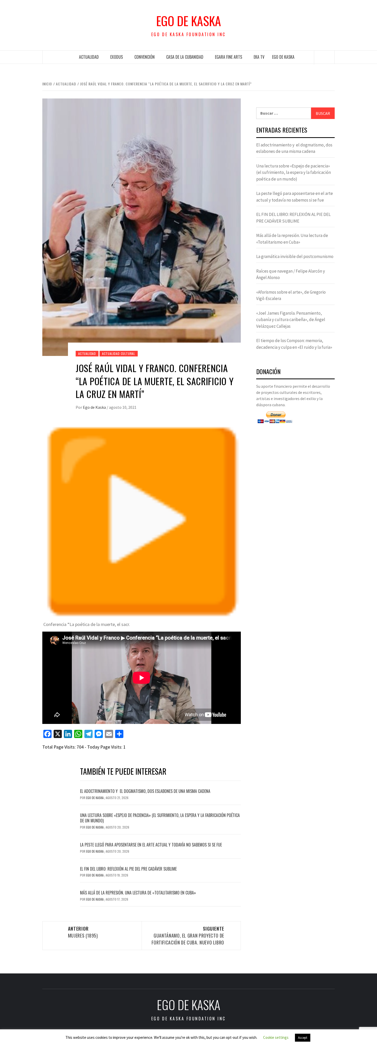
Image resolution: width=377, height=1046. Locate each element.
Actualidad (89, 57)
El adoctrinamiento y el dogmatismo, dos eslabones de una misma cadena (145, 791)
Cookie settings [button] (276, 1037)
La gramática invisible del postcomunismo (294, 256)
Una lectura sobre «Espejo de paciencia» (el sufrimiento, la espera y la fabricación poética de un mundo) (160, 818)
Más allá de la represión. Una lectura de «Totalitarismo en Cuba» (138, 893)
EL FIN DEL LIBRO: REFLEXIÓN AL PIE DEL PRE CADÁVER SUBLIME (128, 869)
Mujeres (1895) (83, 932)
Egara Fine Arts (228, 57)
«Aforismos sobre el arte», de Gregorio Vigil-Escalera (291, 295)
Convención (144, 57)
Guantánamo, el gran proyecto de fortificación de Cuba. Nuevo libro (188, 935)
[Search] (324, 57)
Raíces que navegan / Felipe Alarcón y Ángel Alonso (290, 274)
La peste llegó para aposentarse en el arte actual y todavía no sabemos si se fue (151, 845)
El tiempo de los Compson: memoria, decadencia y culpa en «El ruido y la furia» (294, 344)
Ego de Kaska (188, 21)
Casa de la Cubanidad (184, 57)
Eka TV (259, 57)
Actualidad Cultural (118, 353)
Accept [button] (302, 1037)
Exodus (116, 57)
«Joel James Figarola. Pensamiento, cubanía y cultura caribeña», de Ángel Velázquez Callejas (290, 319)
